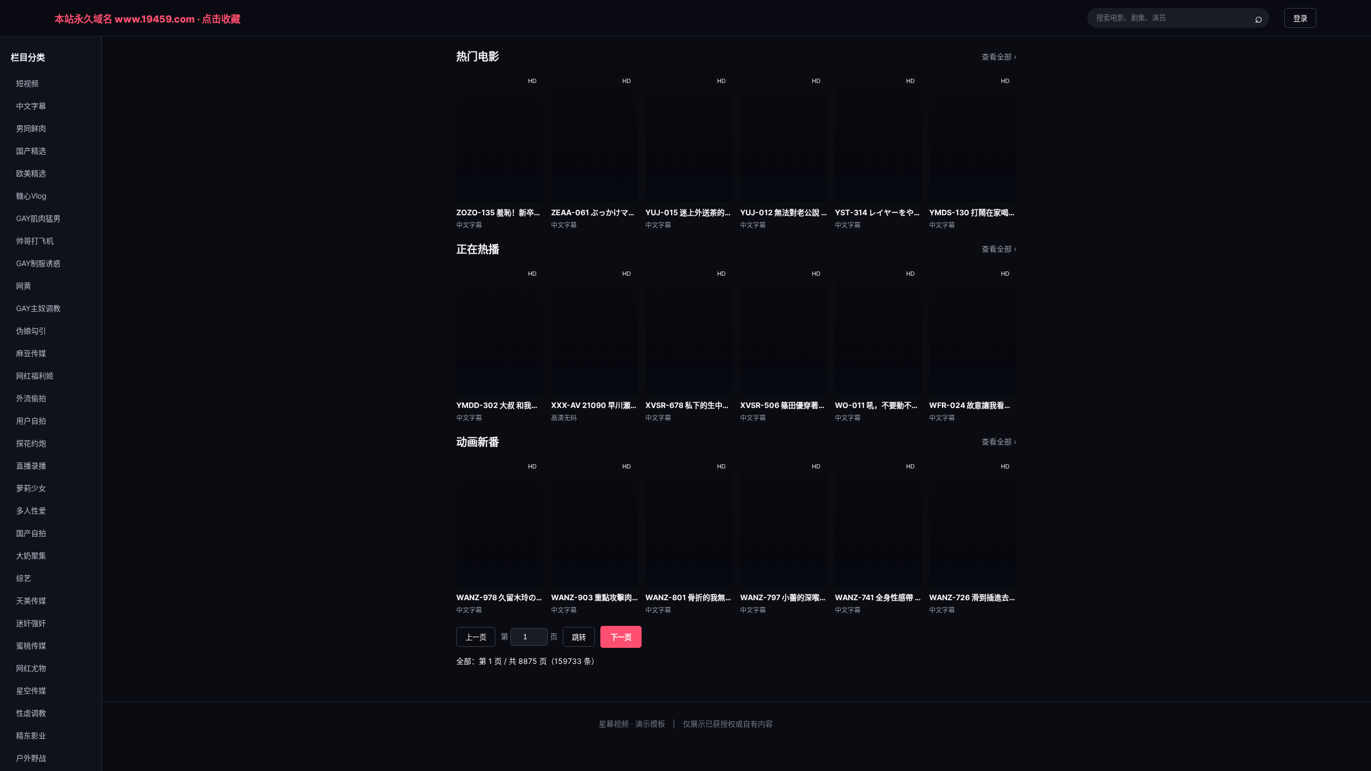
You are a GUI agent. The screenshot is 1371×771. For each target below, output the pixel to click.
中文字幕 (31, 105)
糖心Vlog (31, 195)
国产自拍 (31, 533)
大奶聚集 (31, 555)
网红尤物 (31, 667)
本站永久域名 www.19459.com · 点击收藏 (147, 19)
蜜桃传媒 (31, 645)
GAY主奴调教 (38, 308)
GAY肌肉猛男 (38, 218)
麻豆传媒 (31, 353)
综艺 (23, 578)
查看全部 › (999, 56)
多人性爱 (31, 510)
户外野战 (31, 757)
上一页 (475, 637)
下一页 (621, 637)
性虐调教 (31, 712)
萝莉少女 (31, 488)
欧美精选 (31, 173)
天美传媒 (31, 600)
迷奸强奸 (31, 623)
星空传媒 (31, 690)
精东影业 (31, 735)
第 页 (529, 636)
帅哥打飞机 (35, 240)
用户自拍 (31, 420)
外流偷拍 (31, 398)
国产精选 (31, 150)
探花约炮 (31, 443)
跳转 (579, 637)
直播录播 (31, 465)
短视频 (27, 83)
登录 (1300, 18)
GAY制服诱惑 (38, 263)
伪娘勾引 (31, 330)
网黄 (23, 285)
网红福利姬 (35, 375)
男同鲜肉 (31, 128)
